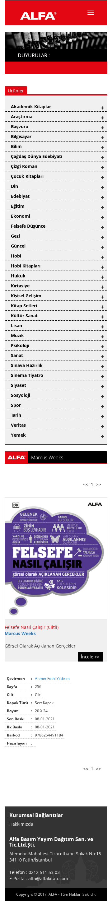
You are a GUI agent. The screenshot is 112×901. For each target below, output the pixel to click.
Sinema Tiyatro (27, 375)
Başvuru (19, 126)
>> (98, 484)
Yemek (18, 435)
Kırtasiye (20, 286)
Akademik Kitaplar (31, 106)
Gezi (15, 236)
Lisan (16, 325)
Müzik (17, 335)
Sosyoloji (20, 395)
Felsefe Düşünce (28, 226)
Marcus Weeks (20, 633)
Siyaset (18, 385)
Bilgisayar (21, 136)
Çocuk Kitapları (27, 176)
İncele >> (90, 657)
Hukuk (18, 276)
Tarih (16, 415)
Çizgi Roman (24, 166)
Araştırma (21, 116)
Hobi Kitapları (25, 266)
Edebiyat (20, 196)
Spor (16, 405)
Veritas (18, 425)
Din (14, 186)
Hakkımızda (21, 824)
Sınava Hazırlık (27, 365)
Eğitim (18, 206)
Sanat (17, 355)
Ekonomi (20, 216)
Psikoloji (20, 345)
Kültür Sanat (24, 315)
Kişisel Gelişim (26, 296)
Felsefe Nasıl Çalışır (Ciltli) (31, 627)
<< (85, 484)
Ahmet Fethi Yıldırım (53, 678)
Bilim (16, 146)
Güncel (18, 246)
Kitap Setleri (24, 306)
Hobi (16, 256)
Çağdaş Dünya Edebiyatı (36, 156)
